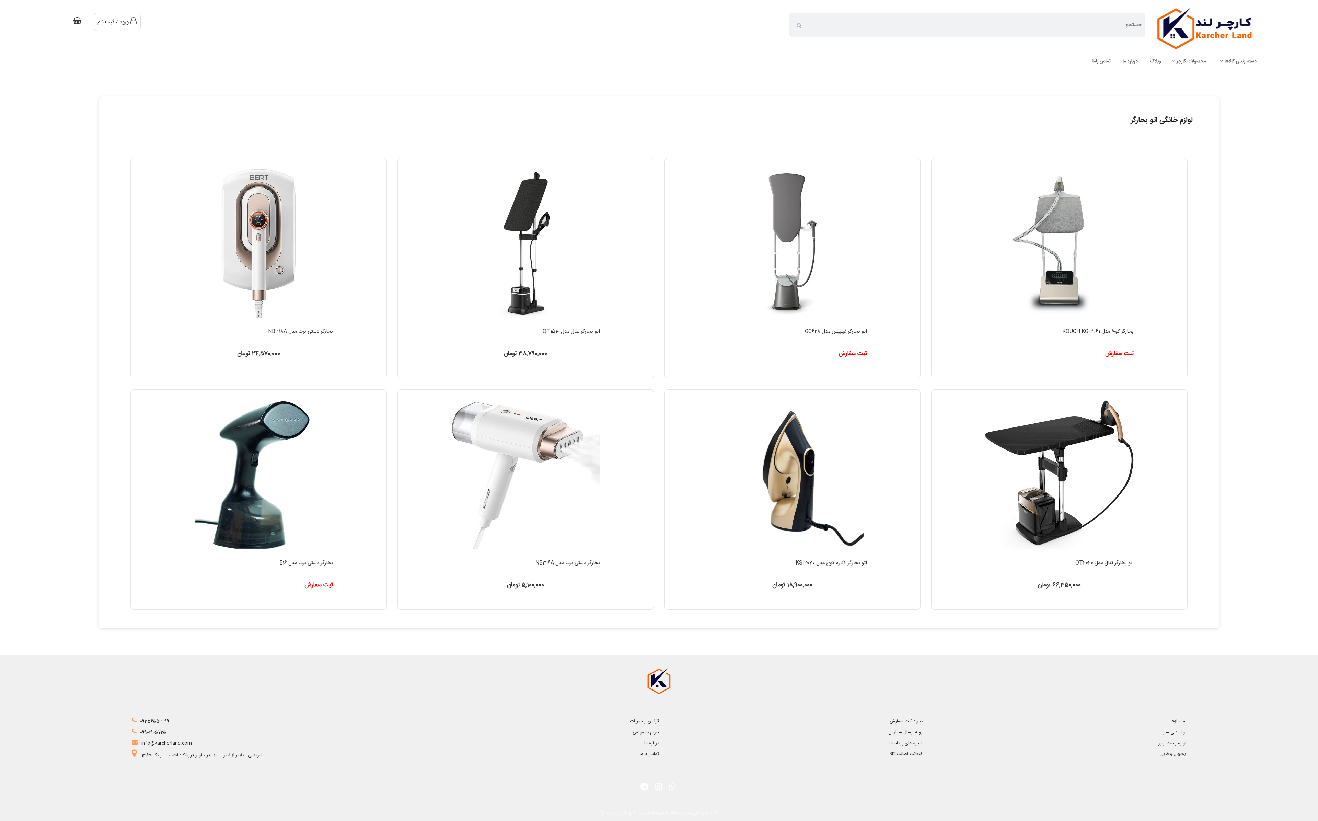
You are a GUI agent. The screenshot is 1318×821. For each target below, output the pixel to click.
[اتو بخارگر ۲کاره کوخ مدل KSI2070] (792, 554)
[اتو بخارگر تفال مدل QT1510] (525, 323)
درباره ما (1130, 61)
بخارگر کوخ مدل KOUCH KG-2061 (1098, 332)
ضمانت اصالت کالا (906, 754)
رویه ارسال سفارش (905, 732)
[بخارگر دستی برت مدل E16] (258, 554)
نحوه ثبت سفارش (906, 721)
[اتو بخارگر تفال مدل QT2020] (1059, 554)
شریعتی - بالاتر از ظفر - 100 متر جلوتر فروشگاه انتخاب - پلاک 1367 (201, 755)
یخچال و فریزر (1173, 754)
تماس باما (1101, 61)
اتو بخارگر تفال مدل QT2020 (1104, 563)
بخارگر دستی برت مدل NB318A (300, 332)
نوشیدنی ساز (1174, 732)
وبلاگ (1155, 61)
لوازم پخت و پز (1172, 743)
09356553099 (154, 721)
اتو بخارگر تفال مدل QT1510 (571, 332)
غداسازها (1178, 721)
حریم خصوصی (646, 732)
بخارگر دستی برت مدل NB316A (567, 563)
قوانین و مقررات (644, 721)
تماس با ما (649, 754)
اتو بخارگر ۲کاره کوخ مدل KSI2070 (831, 563)
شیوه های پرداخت (906, 743)
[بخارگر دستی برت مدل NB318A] (258, 323)
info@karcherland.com (166, 743)
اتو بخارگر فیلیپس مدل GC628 (836, 332)
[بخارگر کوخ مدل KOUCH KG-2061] (1059, 323)
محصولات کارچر (1191, 61)
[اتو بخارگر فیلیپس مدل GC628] (792, 323)
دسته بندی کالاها (1241, 61)
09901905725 (153, 732)
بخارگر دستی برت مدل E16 (306, 563)
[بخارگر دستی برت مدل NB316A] (525, 554)
